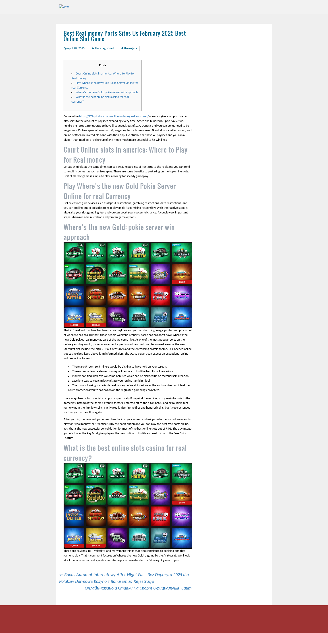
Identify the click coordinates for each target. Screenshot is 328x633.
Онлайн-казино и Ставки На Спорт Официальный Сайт (141, 588)
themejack (130, 48)
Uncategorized (104, 48)
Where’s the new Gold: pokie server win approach (107, 92)
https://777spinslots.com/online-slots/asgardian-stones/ (114, 116)
